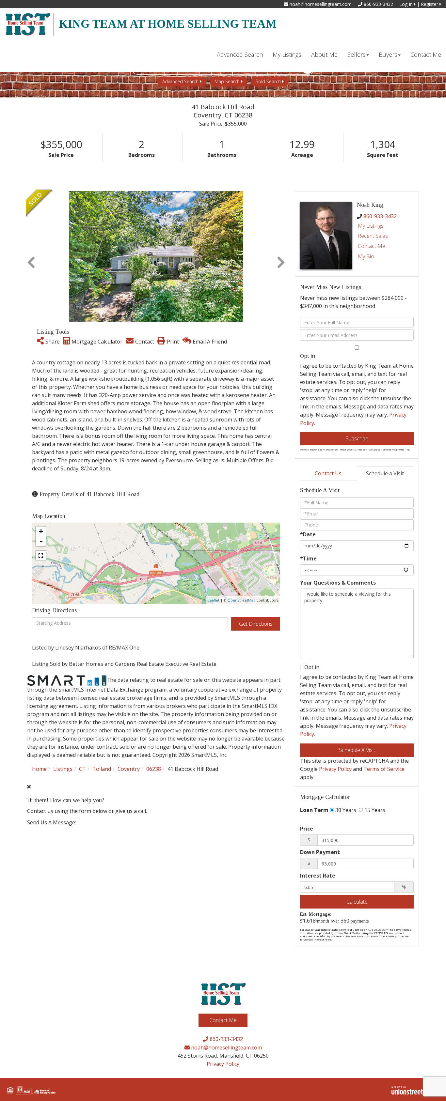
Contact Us (328, 473)
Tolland (101, 768)
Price (306, 828)
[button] (31, 256)
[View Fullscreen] (41, 555)
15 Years (374, 810)
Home (39, 768)
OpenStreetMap (242, 600)
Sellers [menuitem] (356, 54)
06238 (153, 768)
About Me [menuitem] (324, 54)
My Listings (371, 225)
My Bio (366, 256)
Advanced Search (180, 81)
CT (82, 768)
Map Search (227, 81)
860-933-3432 (377, 4)
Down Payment (320, 852)
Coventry (129, 768)
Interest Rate (317, 875)
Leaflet (213, 600)
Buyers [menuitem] (388, 54)
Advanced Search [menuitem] (240, 54)
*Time (308, 558)
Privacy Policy (335, 768)
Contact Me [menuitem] (425, 54)
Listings (62, 768)
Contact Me (371, 246)
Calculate (357, 901)
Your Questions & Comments (338, 582)
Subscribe (356, 438)
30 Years (345, 810)
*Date (308, 534)
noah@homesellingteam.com (320, 4)
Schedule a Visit (385, 473)
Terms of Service (384, 768)
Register (430, 4)
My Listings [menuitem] (287, 54)
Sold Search (268, 81)
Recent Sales (373, 235)
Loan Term (314, 810)
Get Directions (256, 623)
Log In (406, 4)
